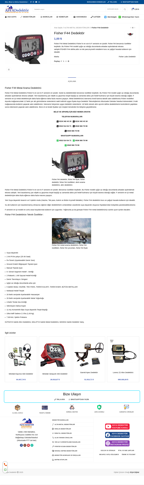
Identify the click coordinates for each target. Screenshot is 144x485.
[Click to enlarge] (8, 69)
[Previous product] (131, 28)
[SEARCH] (125, 9)
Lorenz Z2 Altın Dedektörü (123, 372)
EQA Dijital (134, 472)
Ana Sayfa (58, 28)
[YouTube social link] (36, 2)
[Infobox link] (17, 409)
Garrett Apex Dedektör (89, 372)
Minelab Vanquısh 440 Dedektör (54, 374)
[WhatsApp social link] (39, 2)
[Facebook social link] (31, 2)
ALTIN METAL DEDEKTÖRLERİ (77, 28)
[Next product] (135, 28)
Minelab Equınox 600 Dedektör (21, 374)
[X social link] (63, 61)
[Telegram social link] (68, 61)
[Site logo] (17, 9)
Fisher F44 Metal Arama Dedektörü (23, 88)
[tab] (72, 80)
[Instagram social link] (33, 2)
